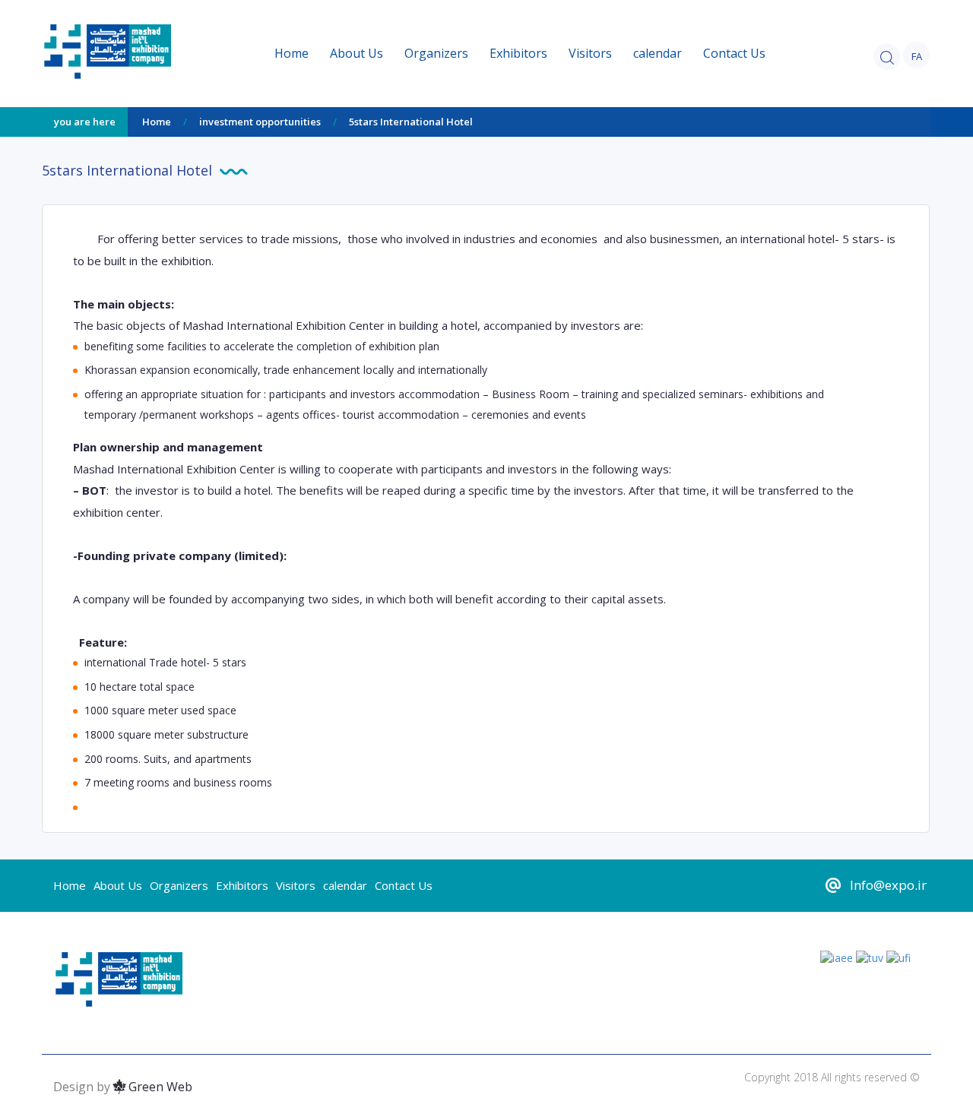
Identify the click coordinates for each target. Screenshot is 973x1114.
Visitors (590, 53)
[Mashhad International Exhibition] (153, 51)
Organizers (436, 53)
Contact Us (734, 53)
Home (291, 53)
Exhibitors (518, 53)
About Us (356, 53)
